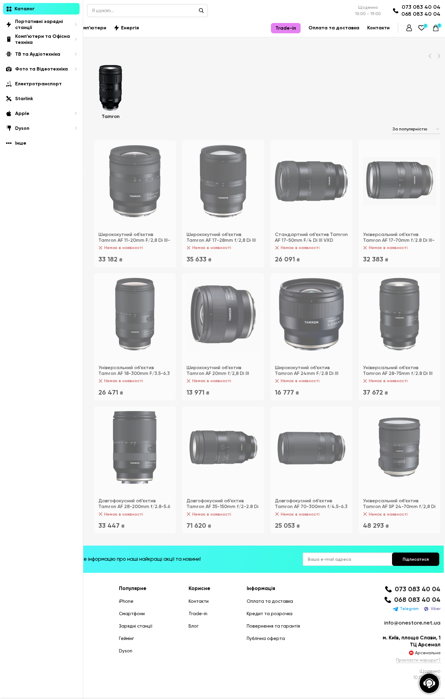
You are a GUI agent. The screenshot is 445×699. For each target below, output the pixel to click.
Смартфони (132, 613)
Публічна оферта (266, 638)
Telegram (409, 608)
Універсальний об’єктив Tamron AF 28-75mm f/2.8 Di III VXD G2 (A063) (398, 373)
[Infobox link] (411, 589)
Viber (435, 608)
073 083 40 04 (421, 7)
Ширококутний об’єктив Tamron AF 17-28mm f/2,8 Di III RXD (221, 240)
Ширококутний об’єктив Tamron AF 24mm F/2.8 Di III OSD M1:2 (306, 373)
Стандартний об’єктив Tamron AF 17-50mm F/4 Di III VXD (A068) (311, 240)
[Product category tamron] (110, 93)
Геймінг (126, 638)
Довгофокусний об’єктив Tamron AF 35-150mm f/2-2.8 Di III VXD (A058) (222, 506)
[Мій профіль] (409, 28)
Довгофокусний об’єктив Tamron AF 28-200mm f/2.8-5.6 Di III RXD (134, 506)
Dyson (125, 651)
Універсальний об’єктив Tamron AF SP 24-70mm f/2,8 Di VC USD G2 (399, 506)
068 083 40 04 (420, 14)
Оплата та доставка (270, 601)
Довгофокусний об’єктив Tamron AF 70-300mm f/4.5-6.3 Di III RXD (311, 506)
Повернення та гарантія (273, 626)
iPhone (126, 601)
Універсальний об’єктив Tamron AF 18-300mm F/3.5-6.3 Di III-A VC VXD (134, 373)
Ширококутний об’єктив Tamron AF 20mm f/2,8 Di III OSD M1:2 (217, 373)
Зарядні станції (135, 626)
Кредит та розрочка (269, 613)
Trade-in (198, 613)
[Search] (201, 10)
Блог (194, 626)
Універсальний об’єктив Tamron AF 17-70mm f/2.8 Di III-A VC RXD (399, 240)
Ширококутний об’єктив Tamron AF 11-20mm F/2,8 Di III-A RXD (134, 240)
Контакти (199, 601)
